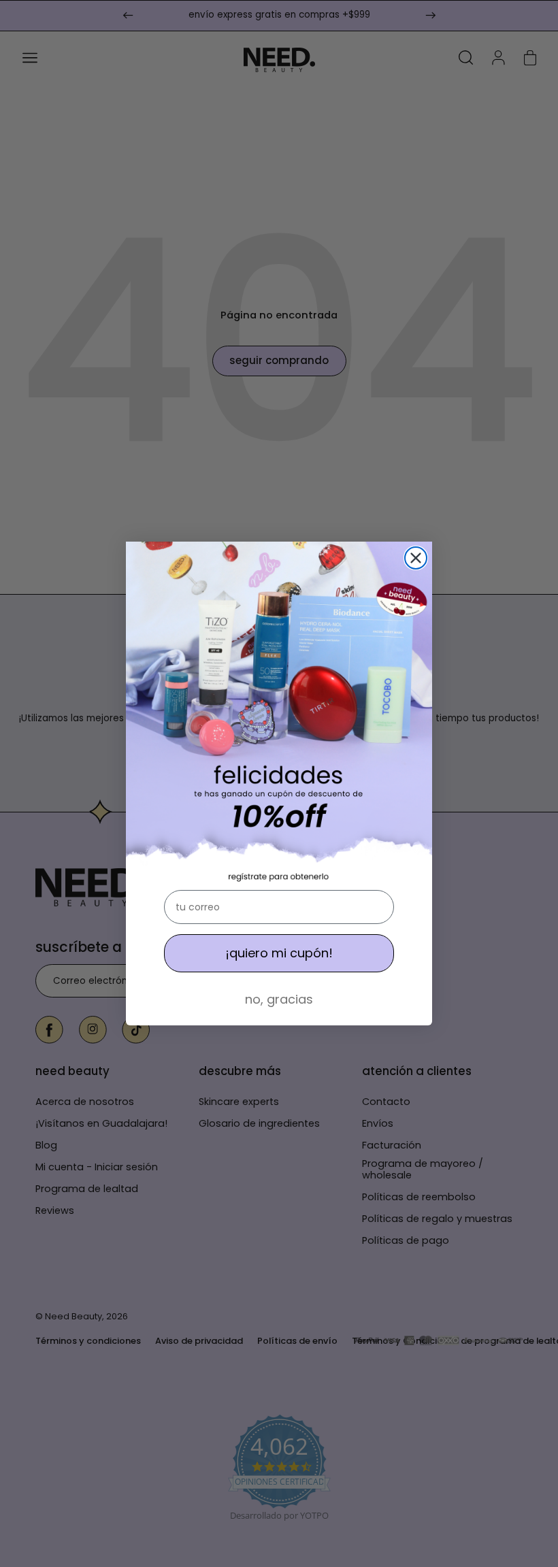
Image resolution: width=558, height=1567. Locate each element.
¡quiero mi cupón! (279, 952)
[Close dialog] (416, 558)
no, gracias (279, 999)
